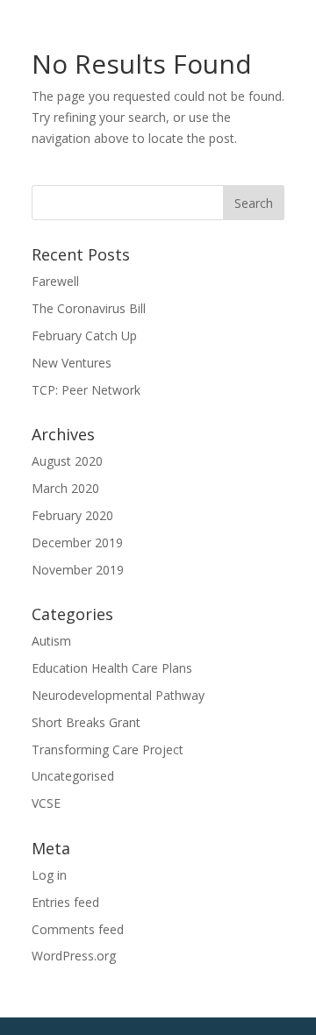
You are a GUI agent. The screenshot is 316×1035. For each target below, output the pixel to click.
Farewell (55, 281)
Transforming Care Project (107, 749)
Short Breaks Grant (86, 722)
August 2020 (67, 461)
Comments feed (78, 929)
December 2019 (77, 542)
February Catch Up (84, 335)
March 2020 (65, 488)
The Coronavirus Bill (89, 308)
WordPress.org (74, 955)
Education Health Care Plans (112, 668)
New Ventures (71, 362)
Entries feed (65, 902)
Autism (51, 640)
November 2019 (78, 569)
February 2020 (72, 515)
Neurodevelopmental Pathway (118, 695)
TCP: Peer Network (86, 390)
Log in (49, 875)
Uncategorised (73, 775)
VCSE (46, 803)
